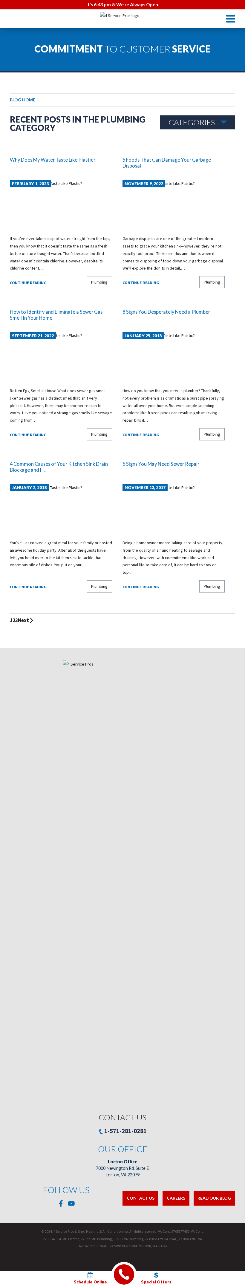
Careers (176, 1198)
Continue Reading (28, 282)
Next (23, 620)
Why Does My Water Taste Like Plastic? (52, 160)
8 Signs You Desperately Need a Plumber (166, 312)
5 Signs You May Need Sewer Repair (160, 464)
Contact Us (140, 1198)
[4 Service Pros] (122, 19)
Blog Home (22, 99)
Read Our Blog (214, 1198)
